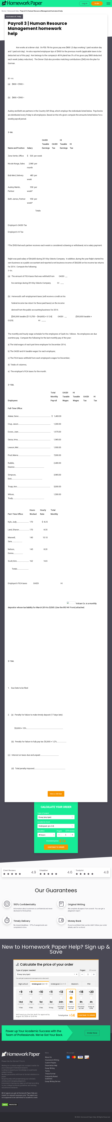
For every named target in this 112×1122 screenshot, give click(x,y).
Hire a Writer (56, 794)
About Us (48, 1057)
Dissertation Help (51, 1065)
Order (96, 3)
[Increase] (72, 835)
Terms (47, 1071)
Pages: (83, 970)
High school (23, 984)
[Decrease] (59, 835)
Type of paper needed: (26, 970)
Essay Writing (50, 1068)
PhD (88, 984)
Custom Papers (50, 1063)
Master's (74, 984)
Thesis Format (50, 1074)
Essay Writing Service (52, 1081)
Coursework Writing (52, 1060)
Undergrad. (39, 984)
